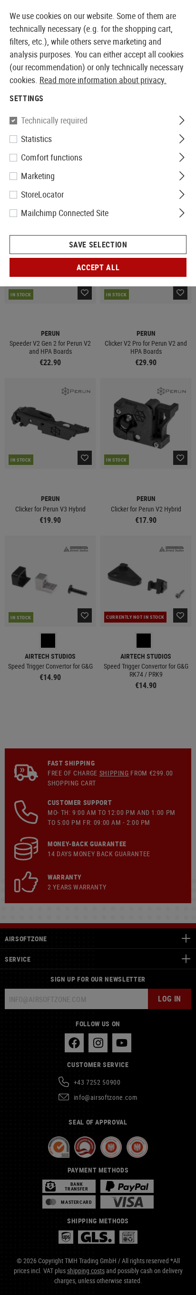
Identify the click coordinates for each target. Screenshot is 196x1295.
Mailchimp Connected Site (64, 212)
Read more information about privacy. (103, 79)
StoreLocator (42, 194)
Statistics (36, 138)
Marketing (38, 175)
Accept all (98, 267)
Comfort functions (51, 157)
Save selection (98, 244)
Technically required (54, 120)
